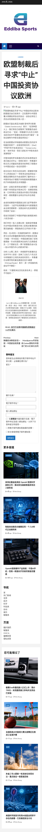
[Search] (38, 46)
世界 (5, 598)
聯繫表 (6, 615)
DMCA (6, 633)
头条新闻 (20, 57)
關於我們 (7, 627)
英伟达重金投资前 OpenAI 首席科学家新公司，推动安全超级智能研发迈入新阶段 (20, 485)
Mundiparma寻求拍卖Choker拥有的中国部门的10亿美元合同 (29, 341)
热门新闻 (7, 595)
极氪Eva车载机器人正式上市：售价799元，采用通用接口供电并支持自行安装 (20, 690)
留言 (8, 364)
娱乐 (5, 612)
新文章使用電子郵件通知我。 (20, 432)
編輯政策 (7, 636)
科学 (5, 604)
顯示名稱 (10, 395)
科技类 (6, 606)
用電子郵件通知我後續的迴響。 (21, 428)
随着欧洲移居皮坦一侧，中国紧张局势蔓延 (12, 341)
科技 (7, 661)
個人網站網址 (11, 411)
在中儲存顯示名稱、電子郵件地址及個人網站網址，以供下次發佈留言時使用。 (21, 421)
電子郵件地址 (12, 403)
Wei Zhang (17, 491)
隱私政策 (7, 639)
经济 (5, 601)
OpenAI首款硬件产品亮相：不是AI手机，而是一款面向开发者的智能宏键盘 (20, 571)
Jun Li (8, 107)
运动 (5, 609)
